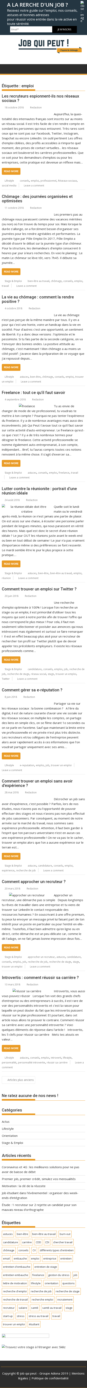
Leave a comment (34, 185)
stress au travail (38, 1316)
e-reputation (27, 765)
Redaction (36, 107)
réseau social (38, 674)
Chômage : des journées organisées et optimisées (37, 198)
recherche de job (26, 870)
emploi (35, 180)
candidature (35, 669)
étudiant (34, 1324)
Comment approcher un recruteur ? (34, 881)
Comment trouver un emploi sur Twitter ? (39, 589)
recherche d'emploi (15, 1291)
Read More (11, 171)
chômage (56, 281)
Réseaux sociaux (67, 180)
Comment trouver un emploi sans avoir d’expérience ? (37, 783)
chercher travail (62, 1242)
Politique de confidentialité (50, 1378)
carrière (27, 1242)
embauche (20, 1258)
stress (20, 1316)
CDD (38, 1242)
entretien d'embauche (16, 1267)
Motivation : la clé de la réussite (24, 1186)
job (66, 669)
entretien (66, 1258)
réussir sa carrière (57, 1062)
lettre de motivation (15, 1283)
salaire (23, 1308)
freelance (64, 472)
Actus (6, 1122)
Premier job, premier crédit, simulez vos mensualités (39, 1179)
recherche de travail (15, 1299)
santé (34, 1308)
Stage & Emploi (13, 281)
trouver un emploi (66, 674)
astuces (24, 376)
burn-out (65, 1234)
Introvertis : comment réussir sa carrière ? (40, 977)
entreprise (49, 1258)
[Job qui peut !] (43, 54)
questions (68, 1283)
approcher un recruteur (41, 957)
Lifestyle (9, 180)
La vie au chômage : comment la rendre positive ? (38, 299)
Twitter (6, 679)
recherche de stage (18, 674)
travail (5, 286)
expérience (8, 870)
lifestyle (67, 1057)
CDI (47, 1242)
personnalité (9, 1062)
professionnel (48, 180)
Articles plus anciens (20, 1080)
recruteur (9, 1308)
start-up (8, 1316)
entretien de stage (45, 1267)
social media (9, 185)
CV (34, 1250)
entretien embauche (15, 1275)
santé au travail (52, 1308)
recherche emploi (42, 1299)
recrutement (64, 1299)
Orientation (10, 1136)
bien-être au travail (38, 281)
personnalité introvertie (31, 1062)
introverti (56, 1057)
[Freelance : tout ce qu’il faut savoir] (27, 406)
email (6, 1258)
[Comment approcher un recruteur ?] (27, 895)
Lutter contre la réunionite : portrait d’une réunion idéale (39, 491)
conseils (24, 180)
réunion (6, 578)
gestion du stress (58, 1275)
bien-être (35, 376)
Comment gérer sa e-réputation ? (32, 690)
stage (51, 674)
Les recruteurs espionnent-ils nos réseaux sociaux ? (40, 98)
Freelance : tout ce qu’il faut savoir (33, 392)
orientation (51, 1283)
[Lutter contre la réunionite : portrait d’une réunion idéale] (27, 507)
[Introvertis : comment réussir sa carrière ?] (27, 991)
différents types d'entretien (57, 1250)
